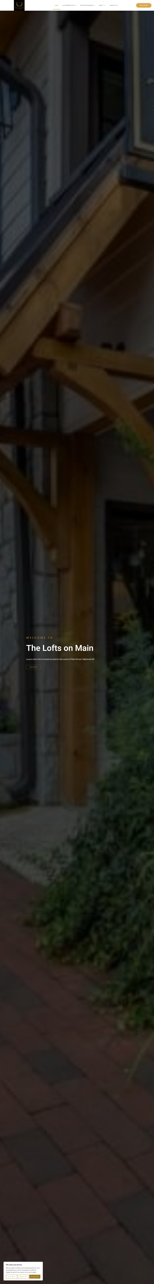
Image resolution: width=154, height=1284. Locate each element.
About (101, 5)
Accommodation (68, 5)
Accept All (35, 1276)
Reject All (23, 1276)
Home (56, 5)
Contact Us (113, 5)
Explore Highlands (86, 5)
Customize (11, 1276)
